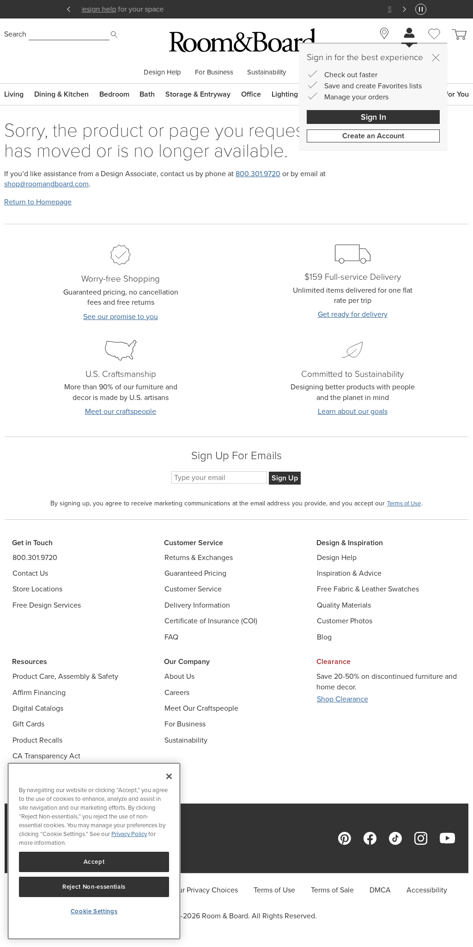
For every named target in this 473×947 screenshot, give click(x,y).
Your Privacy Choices (204, 890)
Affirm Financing (39, 692)
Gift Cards (28, 724)
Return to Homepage (38, 202)
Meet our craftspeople (120, 411)
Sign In (373, 117)
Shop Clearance (342, 699)
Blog (324, 637)
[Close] (436, 57)
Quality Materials (344, 605)
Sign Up (285, 478)
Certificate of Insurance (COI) (210, 621)
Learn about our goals (353, 411)
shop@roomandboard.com (46, 183)
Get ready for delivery (353, 314)
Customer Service (193, 589)
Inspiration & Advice (349, 573)
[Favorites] (434, 44)
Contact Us (30, 573)
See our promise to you (120, 316)
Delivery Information (197, 605)
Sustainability (266, 72)
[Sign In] (409, 34)
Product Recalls (37, 740)
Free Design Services (46, 605)
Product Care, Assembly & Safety (65, 676)
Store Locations (37, 589)
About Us (179, 676)
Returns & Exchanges (198, 557)
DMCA (380, 890)
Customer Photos (344, 621)
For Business (214, 72)
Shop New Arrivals (236, 9)
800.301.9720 (258, 173)
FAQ (171, 637)
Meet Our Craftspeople (201, 708)
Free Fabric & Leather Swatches (368, 589)
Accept (94, 861)
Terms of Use (274, 890)
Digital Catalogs (37, 708)
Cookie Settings (94, 911)
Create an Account (373, 135)
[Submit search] (114, 34)
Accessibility (426, 890)
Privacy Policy (129, 834)
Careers (176, 692)
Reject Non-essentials (94, 886)
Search (15, 34)
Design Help (162, 72)
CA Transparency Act (46, 756)
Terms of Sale (332, 890)
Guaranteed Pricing (195, 573)
